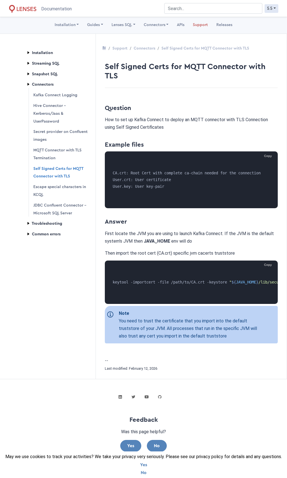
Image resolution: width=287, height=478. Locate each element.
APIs (180, 25)
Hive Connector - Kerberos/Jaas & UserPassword (49, 113)
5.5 (269, 8)
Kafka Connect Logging (55, 95)
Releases (224, 25)
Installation (65, 25)
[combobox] (213, 8)
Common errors (46, 234)
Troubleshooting (46, 224)
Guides (93, 25)
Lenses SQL (122, 25)
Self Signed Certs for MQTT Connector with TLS (205, 48)
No (144, 472)
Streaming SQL (45, 63)
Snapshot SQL (44, 74)
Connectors (154, 25)
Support (200, 25)
